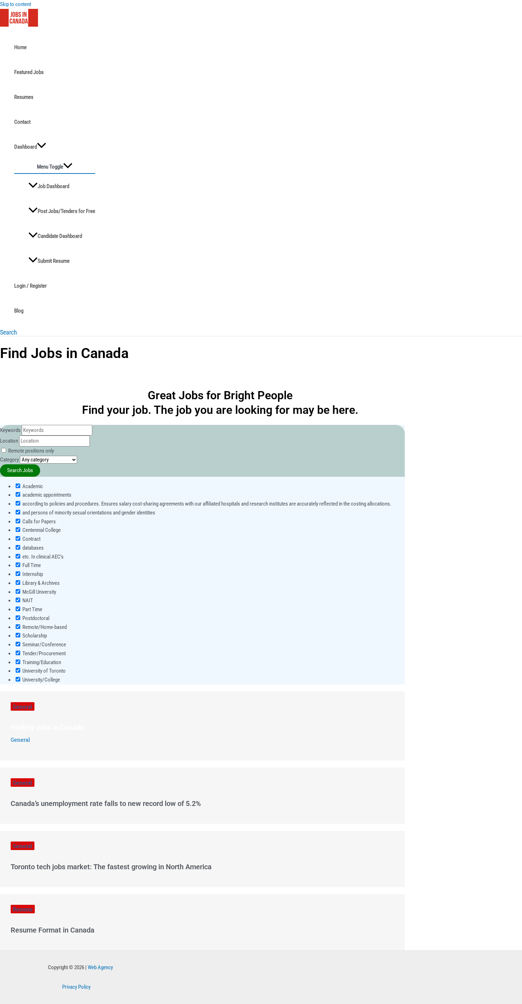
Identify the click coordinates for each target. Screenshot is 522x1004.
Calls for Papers (38, 521)
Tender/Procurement (43, 653)
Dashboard (25, 147)
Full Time (31, 565)
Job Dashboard (53, 186)
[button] (8, 332)
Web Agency (100, 967)
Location (9, 441)
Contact (22, 122)
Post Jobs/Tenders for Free (66, 211)
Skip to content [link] (15, 4)
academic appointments (46, 495)
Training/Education (41, 662)
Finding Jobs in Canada (47, 727)
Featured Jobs (29, 72)
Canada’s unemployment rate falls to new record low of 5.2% (106, 803)
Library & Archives (40, 583)
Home (20, 47)
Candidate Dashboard (60, 236)
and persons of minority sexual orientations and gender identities (88, 512)
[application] (41, 146)
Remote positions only (31, 451)
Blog (18, 311)
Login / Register (30, 286)
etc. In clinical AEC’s (42, 557)
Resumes (23, 97)
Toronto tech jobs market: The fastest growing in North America (111, 867)
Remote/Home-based (44, 627)
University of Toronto (43, 671)
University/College (40, 680)
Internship (32, 574)
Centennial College (41, 530)
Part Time (31, 609)
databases (32, 548)
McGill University (38, 592)
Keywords (10, 430)
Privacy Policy (76, 987)
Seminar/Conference (43, 644)
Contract (30, 539)
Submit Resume (54, 261)
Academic (32, 486)
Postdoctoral (35, 618)
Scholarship (34, 635)
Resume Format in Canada (52, 930)
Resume (23, 909)
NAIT (27, 600)
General (22, 706)
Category (9, 459)
